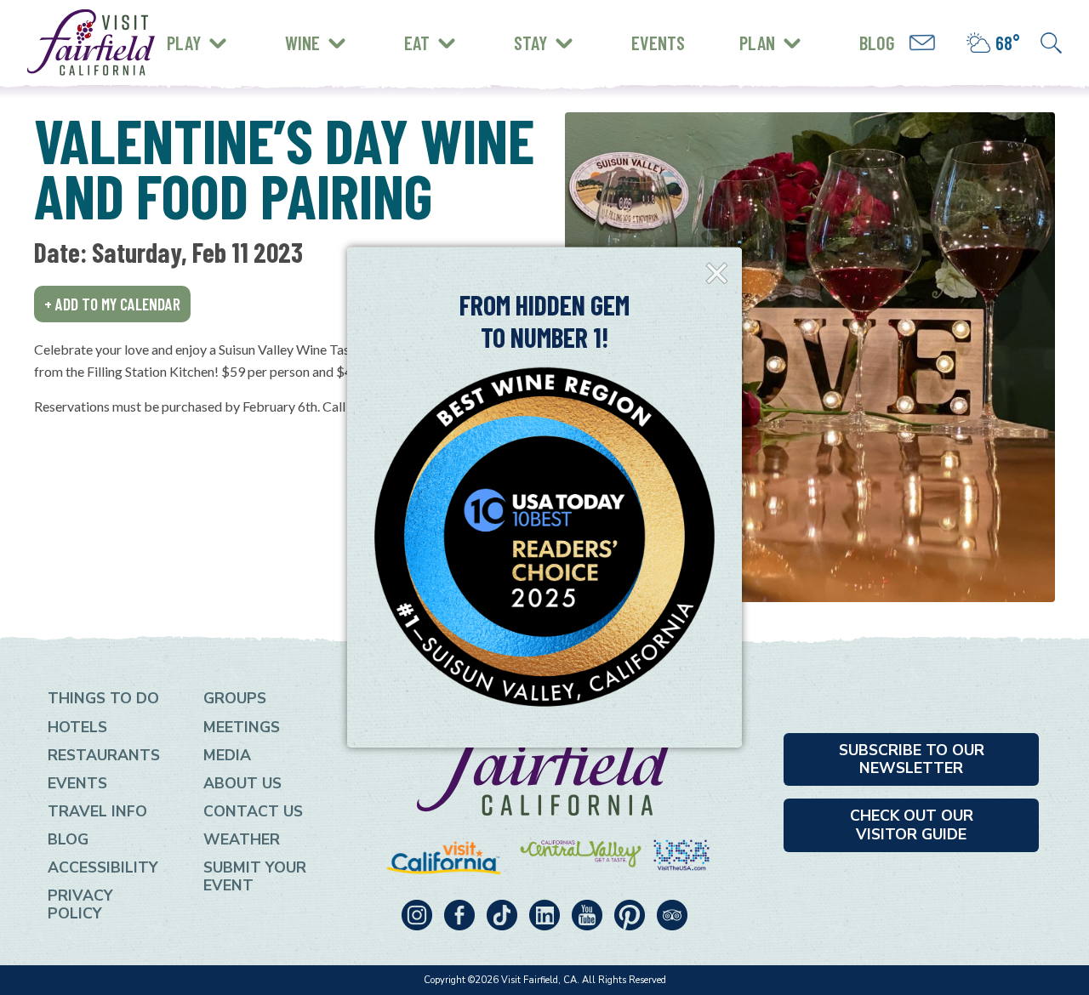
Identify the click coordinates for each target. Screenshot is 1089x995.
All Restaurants (236, 55)
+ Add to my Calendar (112, 304)
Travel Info (97, 811)
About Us (242, 783)
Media (227, 755)
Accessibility (103, 867)
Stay (530, 42)
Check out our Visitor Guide (911, 824)
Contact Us (253, 811)
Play (184, 42)
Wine (302, 42)
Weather (241, 839)
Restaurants (104, 755)
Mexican (206, 27)
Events (658, 42)
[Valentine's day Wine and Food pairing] (810, 357)
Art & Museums (280, 29)
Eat (417, 42)
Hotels (77, 727)
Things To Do (103, 698)
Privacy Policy (80, 904)
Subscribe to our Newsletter (911, 759)
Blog (877, 42)
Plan (757, 42)
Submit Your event (254, 876)
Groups (234, 698)
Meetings (241, 727)
